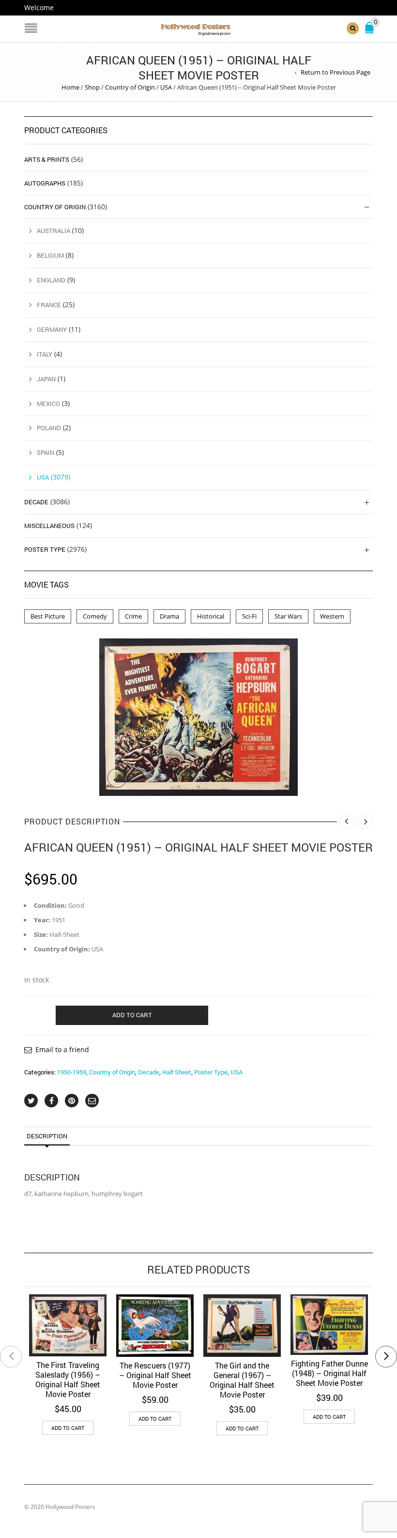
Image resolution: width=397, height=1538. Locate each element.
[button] (67, 1428)
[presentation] (11, 1356)
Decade (148, 1072)
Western (332, 616)
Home (70, 87)
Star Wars (288, 616)
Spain (45, 452)
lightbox (117, 778)
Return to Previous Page (335, 72)
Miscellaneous (49, 525)
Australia (53, 230)
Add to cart (132, 1015)
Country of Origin (130, 87)
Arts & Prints (46, 159)
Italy (44, 354)
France (49, 304)
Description (47, 1136)
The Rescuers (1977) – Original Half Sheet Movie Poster (155, 1375)
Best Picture (48, 616)
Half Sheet (176, 1072)
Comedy (95, 616)
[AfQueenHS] (198, 717)
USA (166, 87)
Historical (210, 616)
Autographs (44, 183)
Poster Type (211, 1072)
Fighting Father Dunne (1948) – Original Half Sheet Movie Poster (329, 1373)
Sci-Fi (249, 616)
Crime (133, 616)
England (51, 280)
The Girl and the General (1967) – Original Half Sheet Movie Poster (242, 1379)
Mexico (48, 403)
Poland (49, 427)
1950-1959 (71, 1072)
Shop (92, 87)
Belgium (50, 255)
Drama (169, 616)
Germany (52, 329)
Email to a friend (62, 1049)
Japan (46, 378)
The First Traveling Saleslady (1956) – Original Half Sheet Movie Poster (67, 1379)
